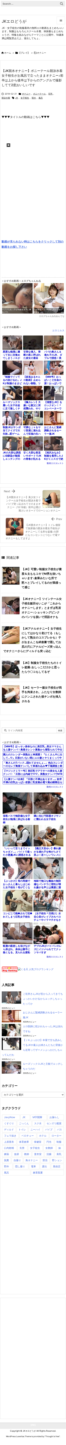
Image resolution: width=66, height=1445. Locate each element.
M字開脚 (37, 1117)
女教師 (49, 1147)
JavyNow (9, 1117)
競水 (34, 97)
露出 (44, 1166)
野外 (6, 1166)
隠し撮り (20, 1166)
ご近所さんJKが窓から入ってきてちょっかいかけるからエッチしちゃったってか (43, 998)
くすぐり (9, 1123)
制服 (58, 1141)
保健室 (37, 1141)
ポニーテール (39, 93)
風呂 (41, 97)
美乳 (58, 1154)
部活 (45, 1160)
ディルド (9, 1129)
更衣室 (38, 1154)
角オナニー (32, 1160)
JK (16, 97)
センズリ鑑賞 (54, 1123)
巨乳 (50, 93)
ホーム (7, 52)
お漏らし (54, 1117)
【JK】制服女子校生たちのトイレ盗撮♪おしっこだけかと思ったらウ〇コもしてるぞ (42, 667)
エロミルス (58, 330)
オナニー (41, 52)
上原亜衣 (9, 1141)
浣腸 (48, 1154)
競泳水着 (6, 97)
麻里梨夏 (38, 1172)
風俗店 (56, 1166)
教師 (26, 1154)
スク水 (38, 1123)
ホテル (42, 1135)
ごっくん (24, 1123)
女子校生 (25, 97)
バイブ (48, 1129)
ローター (56, 1135)
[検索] (61, 4)
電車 (33, 1166)
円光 (48, 1141)
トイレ (22, 1129)
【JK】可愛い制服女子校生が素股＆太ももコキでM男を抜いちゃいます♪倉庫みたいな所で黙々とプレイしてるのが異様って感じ (42, 578)
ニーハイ (35, 1129)
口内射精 (9, 1147)
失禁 (22, 1147)
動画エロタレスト (55, 463)
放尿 (16, 1154)
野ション (57, 1160)
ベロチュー (27, 1135)
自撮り (17, 1160)
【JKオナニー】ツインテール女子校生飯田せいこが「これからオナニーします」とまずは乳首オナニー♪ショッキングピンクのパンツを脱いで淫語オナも (42, 607)
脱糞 (6, 1160)
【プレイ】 (24, 52)
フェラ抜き (10, 1135)
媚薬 (6, 1154)
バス (59, 1129)
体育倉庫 (24, 1141)
